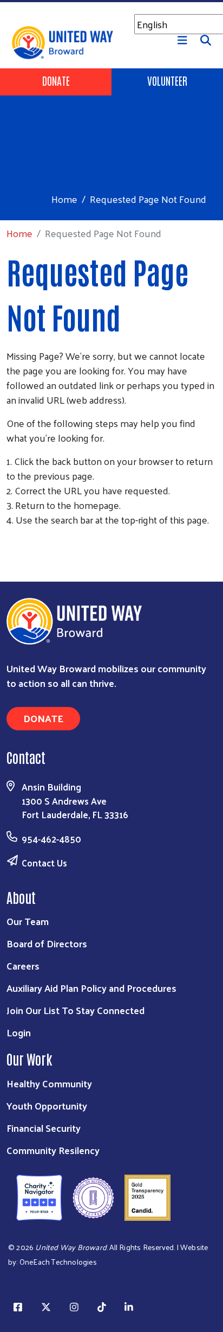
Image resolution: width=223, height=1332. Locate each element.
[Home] (111, 1)
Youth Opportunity (46, 1105)
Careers (23, 965)
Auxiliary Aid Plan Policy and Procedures (91, 987)
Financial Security (43, 1127)
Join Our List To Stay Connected (75, 1010)
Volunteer (167, 80)
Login (18, 1032)
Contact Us (44, 863)
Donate (56, 80)
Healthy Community (49, 1083)
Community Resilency (53, 1150)
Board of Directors (46, 943)
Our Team (27, 921)
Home (64, 199)
